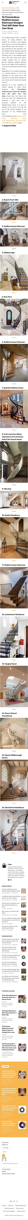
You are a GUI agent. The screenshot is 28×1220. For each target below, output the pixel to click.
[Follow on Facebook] (10, 1201)
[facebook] (9, 880)
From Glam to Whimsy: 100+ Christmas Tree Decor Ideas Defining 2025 (9, 949)
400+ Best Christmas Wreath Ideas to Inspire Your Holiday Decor (11, 956)
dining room (10, 120)
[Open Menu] (2, 2)
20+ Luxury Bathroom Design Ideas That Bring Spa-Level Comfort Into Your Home (11, 920)
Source (14, 195)
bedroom (14, 118)
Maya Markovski (7, 1052)
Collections (12, 8)
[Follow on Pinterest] (11, 880)
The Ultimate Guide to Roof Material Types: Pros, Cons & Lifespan (11, 897)
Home (4, 8)
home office (13, 123)
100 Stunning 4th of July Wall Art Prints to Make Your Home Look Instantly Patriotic (10, 941)
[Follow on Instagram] (14, 1201)
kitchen (19, 116)
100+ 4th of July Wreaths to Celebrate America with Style (9, 963)
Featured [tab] (5, 1066)
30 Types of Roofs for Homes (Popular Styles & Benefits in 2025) (11, 890)
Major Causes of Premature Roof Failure (10, 912)
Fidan (4, 31)
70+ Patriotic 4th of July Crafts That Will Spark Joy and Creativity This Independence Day (10, 978)
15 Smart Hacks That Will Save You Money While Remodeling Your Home (11, 905)
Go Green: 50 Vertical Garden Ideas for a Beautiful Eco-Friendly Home (11, 970)
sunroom (19, 120)
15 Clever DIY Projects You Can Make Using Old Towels (10, 927)
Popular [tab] (13, 1066)
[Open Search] (25, 2)
